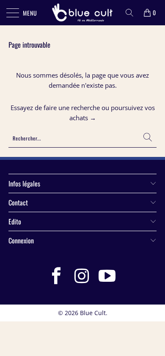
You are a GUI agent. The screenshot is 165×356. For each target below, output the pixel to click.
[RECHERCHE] (129, 12)
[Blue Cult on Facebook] (56, 276)
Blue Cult (93, 313)
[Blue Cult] (82, 12)
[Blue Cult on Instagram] (82, 276)
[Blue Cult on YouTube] (107, 276)
